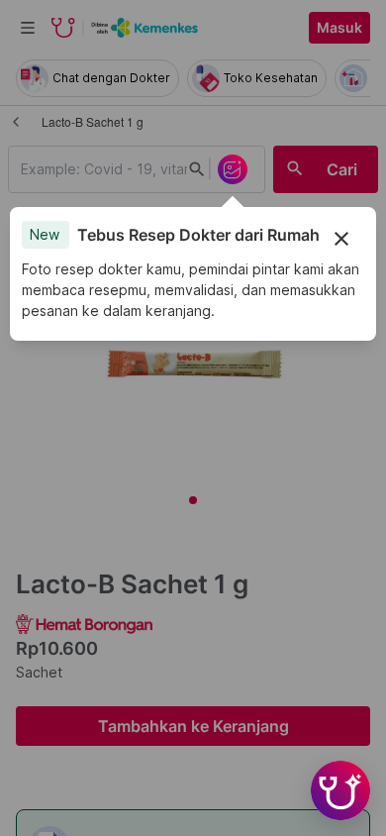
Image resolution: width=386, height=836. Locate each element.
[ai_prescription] (232, 169)
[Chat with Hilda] (340, 790)
